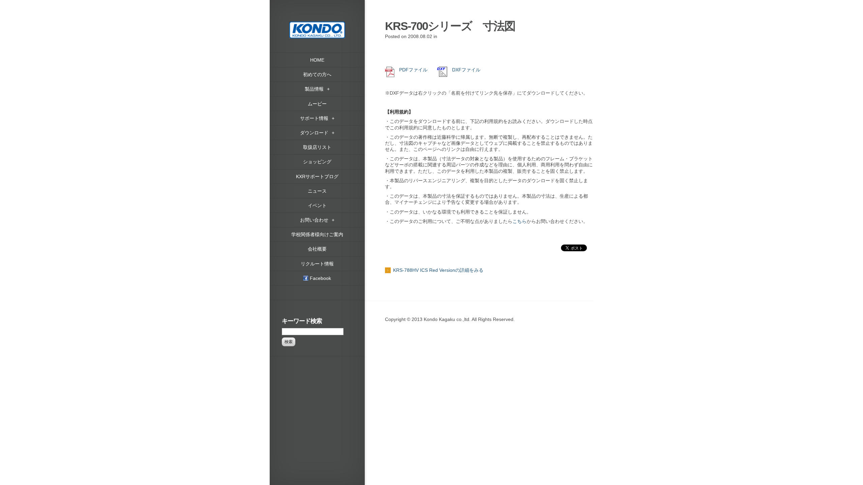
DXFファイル (463, 69)
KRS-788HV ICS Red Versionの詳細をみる (438, 270)
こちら (519, 221)
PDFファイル (410, 69)
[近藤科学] (317, 24)
